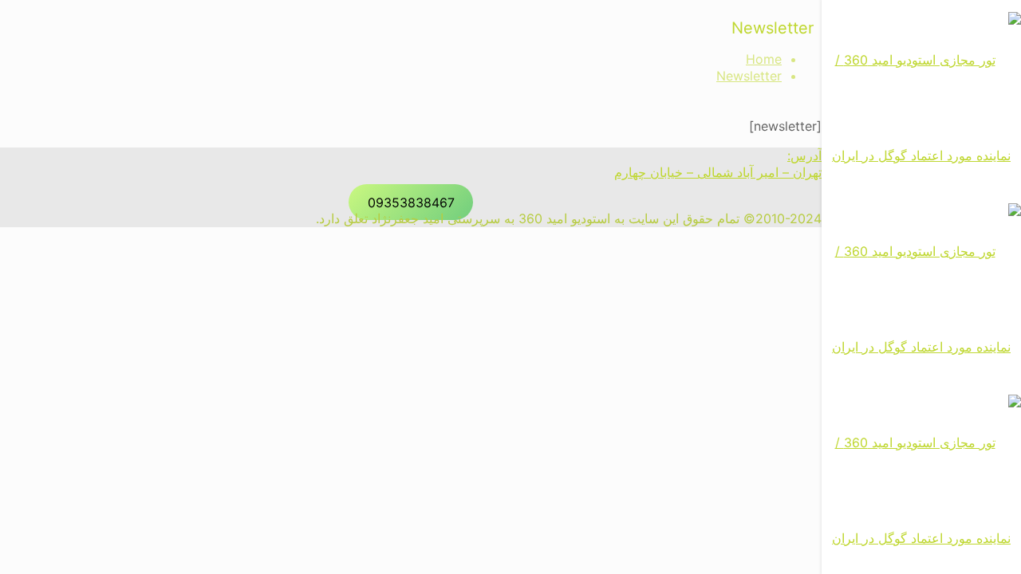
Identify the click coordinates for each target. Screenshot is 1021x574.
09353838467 (411, 202)
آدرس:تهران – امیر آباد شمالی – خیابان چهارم (718, 163)
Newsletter (749, 76)
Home (764, 59)
